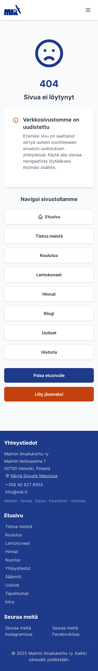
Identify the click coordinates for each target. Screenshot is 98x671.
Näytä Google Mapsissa (33, 475)
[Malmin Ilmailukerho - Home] (12, 10)
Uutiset (49, 332)
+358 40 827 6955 (24, 484)
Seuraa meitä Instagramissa (18, 631)
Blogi (49, 313)
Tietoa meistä (49, 236)
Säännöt (13, 576)
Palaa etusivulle (49, 375)
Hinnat (49, 294)
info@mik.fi (16, 492)
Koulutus (49, 255)
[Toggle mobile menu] (88, 10)
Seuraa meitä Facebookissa (65, 631)
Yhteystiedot (18, 568)
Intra (9, 601)
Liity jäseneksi (49, 394)
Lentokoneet (49, 274)
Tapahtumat (17, 593)
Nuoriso (13, 560)
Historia (49, 352)
